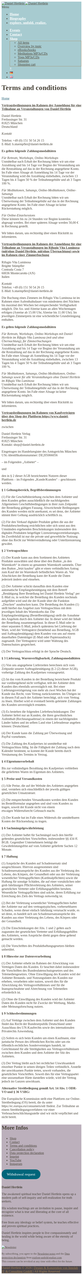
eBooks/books (27, 50)
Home (14, 14)
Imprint (14, 1156)
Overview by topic (30, 46)
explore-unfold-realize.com (47, 1257)
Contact (16, 34)
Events (15, 30)
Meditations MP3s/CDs (33, 53)
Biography (18, 18)
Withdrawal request (21, 1174)
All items (23, 42)
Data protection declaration (27, 1153)
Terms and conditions (23, 1145)
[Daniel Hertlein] (25, 3)
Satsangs (23, 60)
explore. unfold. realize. (28, 23)
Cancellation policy (22, 1149)
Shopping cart (26, 64)
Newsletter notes (46, 1253)
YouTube (15, 1160)
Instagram (16, 1164)
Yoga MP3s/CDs (28, 57)
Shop (14, 39)
